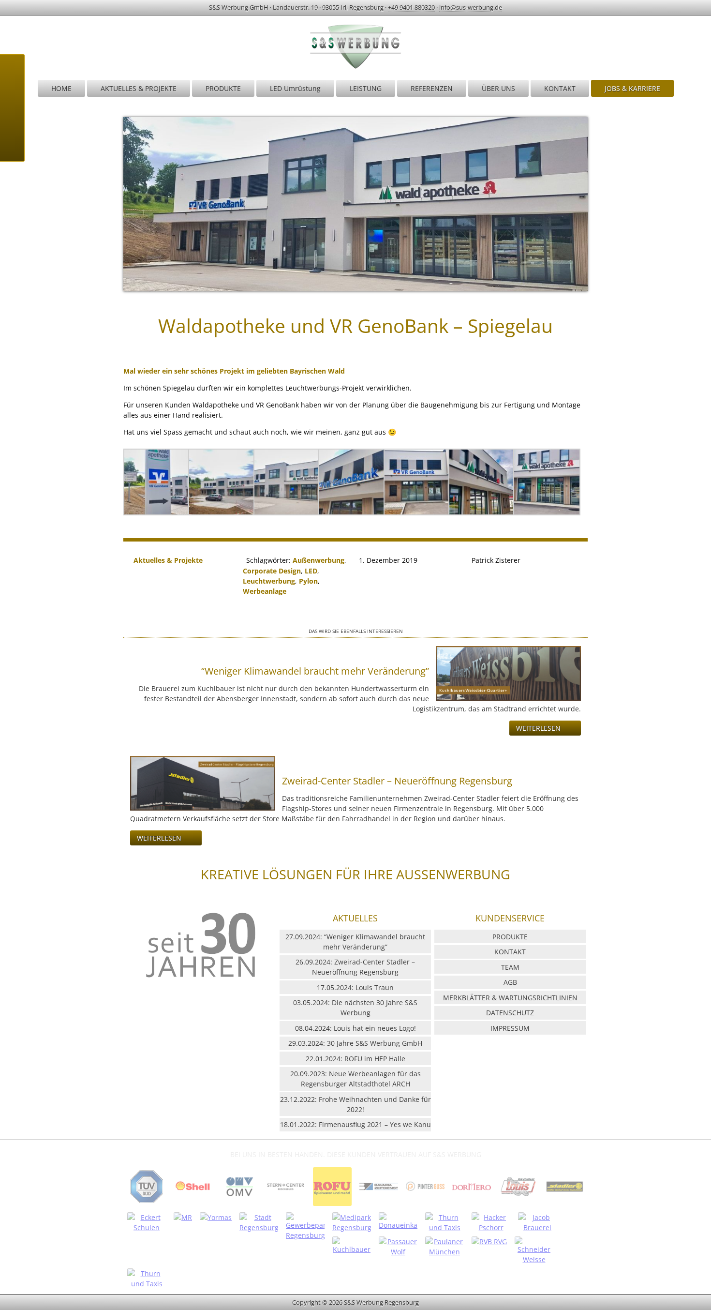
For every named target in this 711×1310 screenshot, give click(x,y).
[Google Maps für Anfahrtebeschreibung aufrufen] (12, 96)
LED (311, 570)
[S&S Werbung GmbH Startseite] (355, 68)
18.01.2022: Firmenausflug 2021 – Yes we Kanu (355, 1124)
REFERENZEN (432, 88)
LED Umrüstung (295, 88)
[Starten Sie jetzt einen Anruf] (12, 71)
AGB (510, 982)
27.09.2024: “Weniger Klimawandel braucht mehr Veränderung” (355, 941)
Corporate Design (272, 570)
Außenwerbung (318, 560)
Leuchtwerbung (269, 581)
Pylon (308, 581)
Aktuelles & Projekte (168, 560)
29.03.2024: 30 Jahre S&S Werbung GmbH (355, 1043)
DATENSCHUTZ (510, 1012)
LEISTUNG (366, 88)
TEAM (510, 967)
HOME (61, 88)
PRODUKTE (223, 88)
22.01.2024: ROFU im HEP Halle (355, 1058)
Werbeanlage (264, 591)
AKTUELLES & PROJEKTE (139, 88)
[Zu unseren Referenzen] (146, 1205)
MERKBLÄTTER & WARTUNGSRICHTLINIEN (510, 997)
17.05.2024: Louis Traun (355, 987)
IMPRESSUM (510, 1028)
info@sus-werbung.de (470, 7)
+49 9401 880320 (411, 7)
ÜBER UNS (498, 88)
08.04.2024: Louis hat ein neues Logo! (355, 1028)
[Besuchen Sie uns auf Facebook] (12, 144)
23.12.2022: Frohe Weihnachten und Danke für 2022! (355, 1104)
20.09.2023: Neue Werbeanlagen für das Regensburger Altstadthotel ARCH (355, 1078)
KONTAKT (560, 88)
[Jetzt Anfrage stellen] (12, 120)
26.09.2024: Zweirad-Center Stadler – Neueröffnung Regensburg (355, 967)
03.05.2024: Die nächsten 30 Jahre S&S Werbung (355, 1007)
